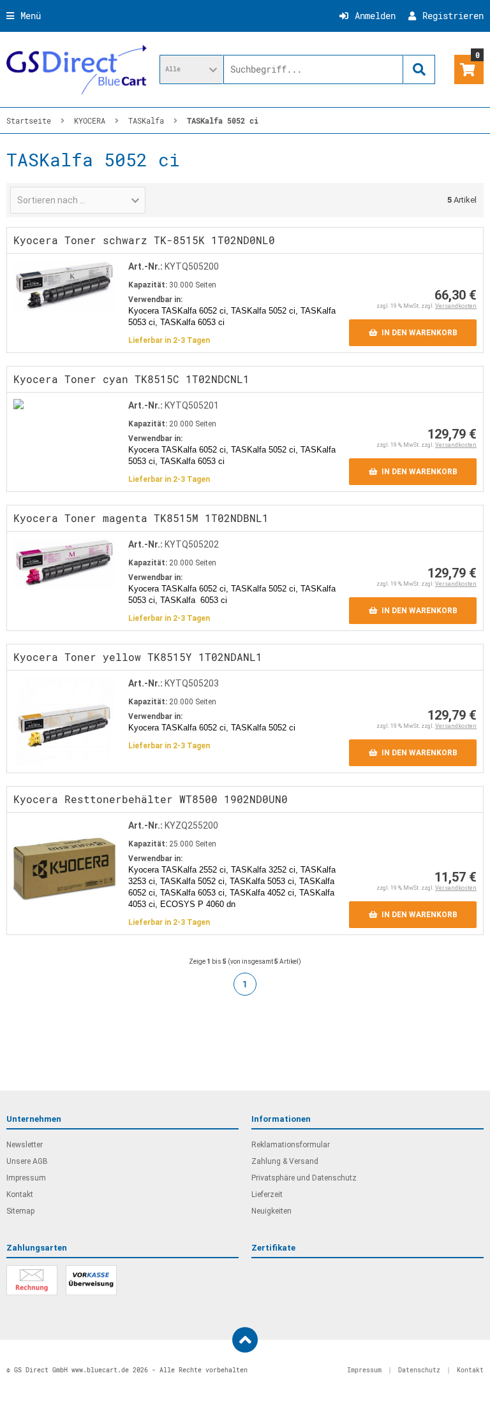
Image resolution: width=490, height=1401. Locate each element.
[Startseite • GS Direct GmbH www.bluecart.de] (76, 69)
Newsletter (24, 1144)
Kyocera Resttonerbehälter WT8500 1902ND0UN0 (150, 799)
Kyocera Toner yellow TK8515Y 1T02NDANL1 (137, 657)
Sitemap (20, 1211)
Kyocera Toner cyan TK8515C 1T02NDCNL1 (131, 379)
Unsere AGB (27, 1161)
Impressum (26, 1177)
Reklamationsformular (290, 1144)
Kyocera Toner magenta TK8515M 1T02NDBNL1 (141, 518)
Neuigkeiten (271, 1211)
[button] (191, 69)
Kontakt (19, 1194)
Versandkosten (456, 306)
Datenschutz (419, 1370)
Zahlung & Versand (284, 1161)
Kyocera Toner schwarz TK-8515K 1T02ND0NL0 (144, 240)
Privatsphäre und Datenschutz (304, 1177)
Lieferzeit (267, 1194)
